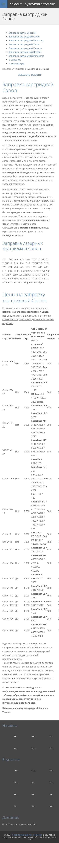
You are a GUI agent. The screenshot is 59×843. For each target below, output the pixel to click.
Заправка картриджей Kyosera (25, 48)
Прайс (52, 748)
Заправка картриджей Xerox (24, 44)
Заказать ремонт (29, 74)
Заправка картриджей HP (22, 32)
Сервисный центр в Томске (27, 834)
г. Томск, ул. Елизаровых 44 (21, 824)
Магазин (18, 748)
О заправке (15, 59)
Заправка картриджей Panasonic (26, 55)
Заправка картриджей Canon (24, 36)
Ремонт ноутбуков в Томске (32, 4)
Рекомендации (17, 63)
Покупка (53, 736)
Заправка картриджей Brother (25, 51)
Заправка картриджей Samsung (26, 40)
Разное (17, 794)
